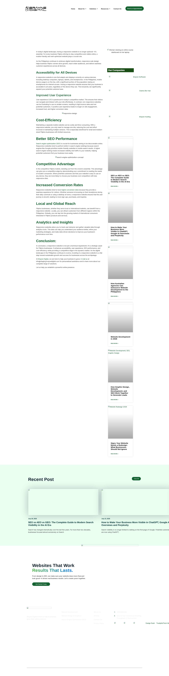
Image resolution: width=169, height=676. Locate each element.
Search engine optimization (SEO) (48, 144)
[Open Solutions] (97, 8)
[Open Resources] (109, 8)
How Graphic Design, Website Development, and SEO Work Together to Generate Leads (120, 391)
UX (50, 100)
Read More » (114, 186)
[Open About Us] (85, 8)
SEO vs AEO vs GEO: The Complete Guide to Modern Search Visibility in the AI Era (120, 178)
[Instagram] (32, 624)
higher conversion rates (70, 190)
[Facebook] (28, 624)
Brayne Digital (43, 259)
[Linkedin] (36, 624)
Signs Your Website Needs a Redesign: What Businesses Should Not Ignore (119, 446)
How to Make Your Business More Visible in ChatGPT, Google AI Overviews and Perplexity (120, 231)
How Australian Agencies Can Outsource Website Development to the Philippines (119, 288)
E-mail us (84, 259)
